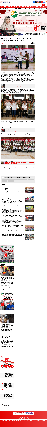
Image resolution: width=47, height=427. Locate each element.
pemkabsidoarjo (12, 177)
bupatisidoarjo (5, 404)
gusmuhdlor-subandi (5, 179)
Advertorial (22, 6)
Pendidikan (43, 6)
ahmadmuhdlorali (12, 179)
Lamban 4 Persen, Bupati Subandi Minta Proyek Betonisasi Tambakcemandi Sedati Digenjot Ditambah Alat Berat (6, 336)
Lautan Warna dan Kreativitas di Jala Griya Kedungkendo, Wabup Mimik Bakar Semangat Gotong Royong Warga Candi (11, 197)
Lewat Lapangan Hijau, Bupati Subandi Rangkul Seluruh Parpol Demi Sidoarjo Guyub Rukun (18, 8)
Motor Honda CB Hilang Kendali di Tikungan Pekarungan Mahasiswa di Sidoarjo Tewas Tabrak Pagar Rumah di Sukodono (18, 131)
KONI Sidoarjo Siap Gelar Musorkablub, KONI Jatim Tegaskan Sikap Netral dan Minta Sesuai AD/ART (13, 235)
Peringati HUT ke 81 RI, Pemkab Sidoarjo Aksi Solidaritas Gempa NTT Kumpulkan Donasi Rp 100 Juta (12, 216)
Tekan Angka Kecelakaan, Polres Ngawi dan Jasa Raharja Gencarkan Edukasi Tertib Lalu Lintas (12, 226)
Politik (9, 6)
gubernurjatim (5, 402)
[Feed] (46, 2)
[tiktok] (40, 2)
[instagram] (38, 2)
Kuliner (29, 6)
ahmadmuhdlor (18, 179)
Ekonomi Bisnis (20, 420)
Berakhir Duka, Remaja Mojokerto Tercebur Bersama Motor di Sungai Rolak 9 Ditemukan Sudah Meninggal (7, 283)
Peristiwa (18, 6)
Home (2, 6)
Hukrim (14, 6)
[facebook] (34, 2)
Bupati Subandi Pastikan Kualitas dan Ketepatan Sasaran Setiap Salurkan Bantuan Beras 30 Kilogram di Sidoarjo (19, 163)
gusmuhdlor (7, 177)
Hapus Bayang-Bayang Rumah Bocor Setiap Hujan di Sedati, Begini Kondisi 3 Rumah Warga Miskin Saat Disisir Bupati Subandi (20, 86)
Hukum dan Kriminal (15, 420)
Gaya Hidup (33, 6)
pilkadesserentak (30, 179)
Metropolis (5, 6)
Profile (26, 6)
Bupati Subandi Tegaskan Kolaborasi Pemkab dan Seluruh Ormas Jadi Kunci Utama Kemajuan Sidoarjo (12, 207)
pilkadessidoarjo (24, 179)
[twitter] (36, 2)
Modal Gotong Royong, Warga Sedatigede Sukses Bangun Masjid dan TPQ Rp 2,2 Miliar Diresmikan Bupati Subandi (8, 375)
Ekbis (12, 6)
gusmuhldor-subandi (26, 177)
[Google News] (44, 2)
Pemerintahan (38, 6)
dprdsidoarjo (18, 177)
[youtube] (42, 2)
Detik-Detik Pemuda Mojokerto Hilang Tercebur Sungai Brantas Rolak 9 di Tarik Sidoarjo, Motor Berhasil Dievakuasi (6, 288)
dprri (21, 177)
